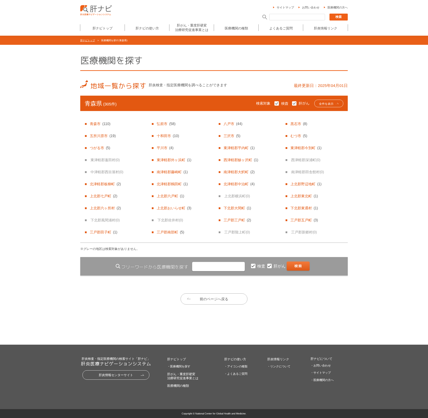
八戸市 (233, 124)
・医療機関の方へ (322, 380)
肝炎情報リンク (325, 28)
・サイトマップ (321, 372)
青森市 (100, 124)
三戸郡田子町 (103, 232)
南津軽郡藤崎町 (172, 172)
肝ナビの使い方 (147, 28)
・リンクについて (278, 366)
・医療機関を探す (178, 366)
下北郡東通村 (304, 208)
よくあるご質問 (281, 28)
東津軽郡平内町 (239, 148)
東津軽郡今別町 (305, 148)
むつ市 (298, 136)
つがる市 (100, 148)
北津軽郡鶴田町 (172, 184)
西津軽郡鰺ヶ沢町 (241, 160)
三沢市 (232, 136)
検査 (261, 266)
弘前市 (166, 124)
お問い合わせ (310, 7)
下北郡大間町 (237, 208)
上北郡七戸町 (103, 196)
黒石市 (298, 124)
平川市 (165, 148)
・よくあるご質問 (235, 373)
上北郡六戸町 (170, 196)
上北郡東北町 (304, 196)
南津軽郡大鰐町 (239, 172)
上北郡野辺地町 (305, 184)
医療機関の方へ (337, 7)
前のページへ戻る (214, 299)
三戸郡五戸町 (304, 220)
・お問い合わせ (321, 365)
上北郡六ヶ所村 (105, 208)
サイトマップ (285, 7)
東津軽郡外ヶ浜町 (174, 160)
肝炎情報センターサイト (116, 375)
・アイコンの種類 (235, 366)
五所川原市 (103, 136)
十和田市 (168, 136)
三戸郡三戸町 (237, 220)
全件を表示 (326, 103)
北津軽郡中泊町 (239, 184)
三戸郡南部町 (170, 232)
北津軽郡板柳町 (105, 184)
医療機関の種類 (236, 28)
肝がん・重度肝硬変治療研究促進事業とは (191, 27)
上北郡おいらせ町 (174, 208)
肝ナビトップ (103, 28)
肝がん (280, 266)
